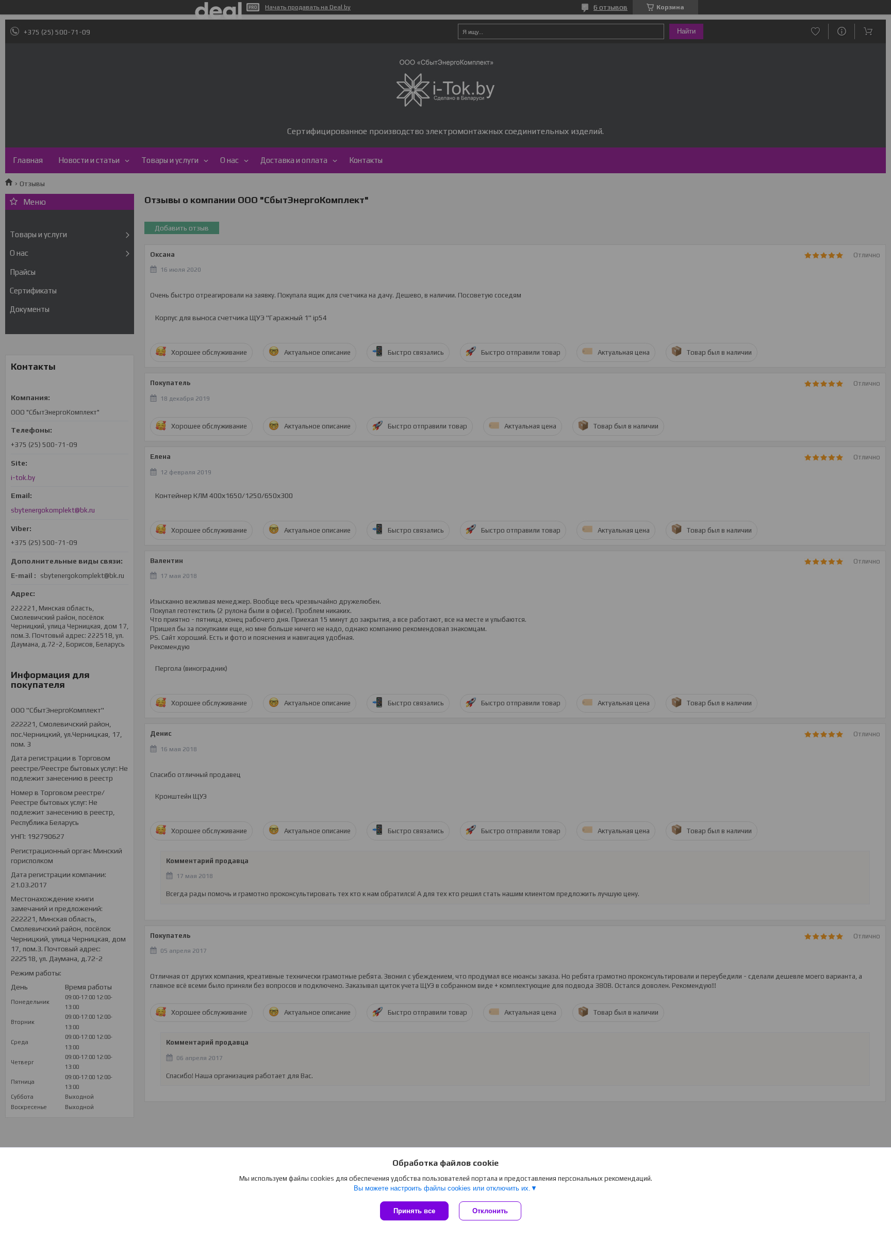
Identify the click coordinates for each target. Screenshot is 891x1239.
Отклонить (490, 1211)
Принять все (414, 1211)
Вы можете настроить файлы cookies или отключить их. (442, 1188)
